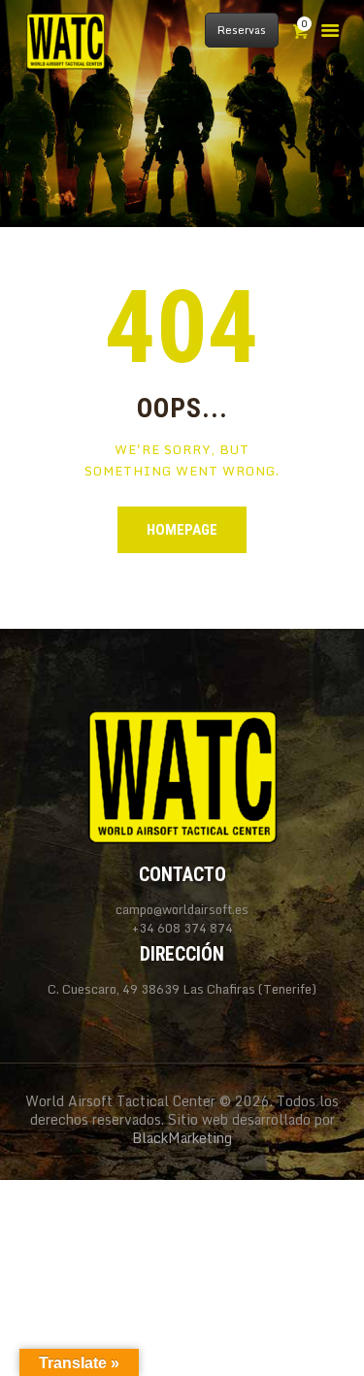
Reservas (241, 30)
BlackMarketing (182, 1138)
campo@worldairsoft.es (182, 909)
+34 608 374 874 (182, 928)
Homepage (182, 530)
